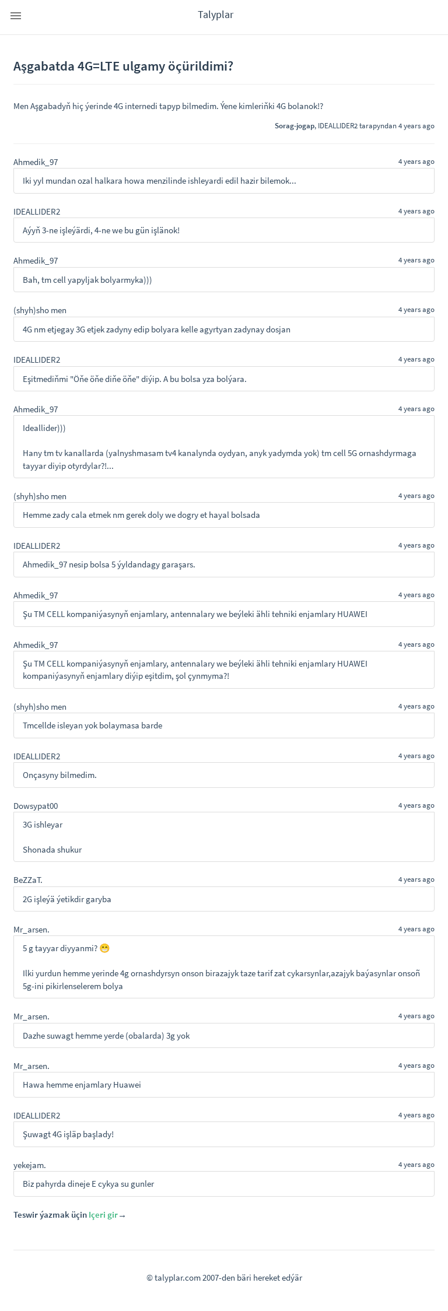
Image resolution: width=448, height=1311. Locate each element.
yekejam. (29, 1164)
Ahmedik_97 (35, 161)
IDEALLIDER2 (338, 125)
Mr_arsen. (31, 929)
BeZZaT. (28, 879)
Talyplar (215, 14)
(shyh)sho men (39, 310)
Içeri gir (103, 1214)
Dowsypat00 (35, 805)
